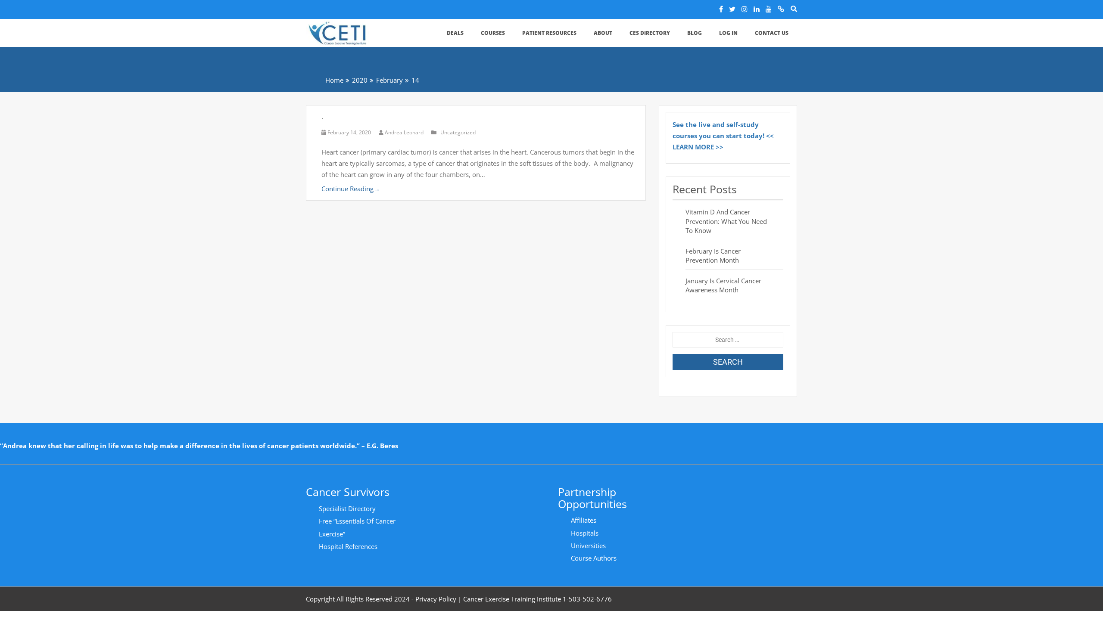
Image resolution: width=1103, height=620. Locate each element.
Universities (588, 545)
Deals (455, 33)
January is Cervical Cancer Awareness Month (723, 285)
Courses (493, 33)
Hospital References (348, 546)
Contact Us (771, 33)
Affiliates (583, 520)
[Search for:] (728, 339)
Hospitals (584, 533)
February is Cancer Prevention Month (713, 255)
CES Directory (649, 33)
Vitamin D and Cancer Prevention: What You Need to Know (726, 221)
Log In (728, 33)
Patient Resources (549, 33)
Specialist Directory (347, 508)
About (603, 33)
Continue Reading (350, 188)
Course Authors (594, 558)
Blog (694, 33)
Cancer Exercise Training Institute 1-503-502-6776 (537, 599)
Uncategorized (458, 132)
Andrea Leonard (404, 132)
